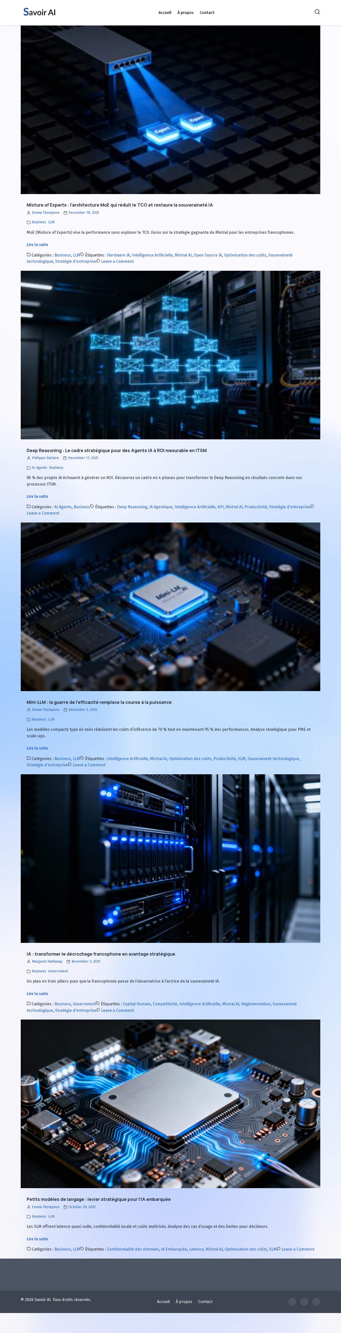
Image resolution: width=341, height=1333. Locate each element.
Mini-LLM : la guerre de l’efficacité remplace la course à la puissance (99, 702)
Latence (196, 1249)
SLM (241, 758)
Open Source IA (208, 255)
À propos (185, 12)
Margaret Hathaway (47, 961)
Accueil (165, 12)
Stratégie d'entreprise (75, 261)
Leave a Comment (117, 261)
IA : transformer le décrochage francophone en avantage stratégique (101, 954)
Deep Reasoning (132, 507)
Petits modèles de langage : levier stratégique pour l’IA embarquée (99, 1199)
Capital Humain (137, 1004)
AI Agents (39, 468)
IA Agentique (160, 507)
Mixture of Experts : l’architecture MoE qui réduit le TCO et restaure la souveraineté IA (120, 205)
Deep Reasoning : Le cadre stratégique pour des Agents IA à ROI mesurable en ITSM (117, 450)
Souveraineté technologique (273, 758)
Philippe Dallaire (45, 458)
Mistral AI (183, 255)
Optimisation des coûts (245, 255)
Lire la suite (37, 245)
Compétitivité (165, 1004)
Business (39, 222)
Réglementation (256, 1004)
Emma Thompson (45, 213)
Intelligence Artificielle (152, 255)
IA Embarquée (174, 1249)
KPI (220, 507)
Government (58, 971)
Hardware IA (118, 255)
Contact (207, 12)
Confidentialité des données (133, 1249)
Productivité (256, 507)
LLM (51, 222)
